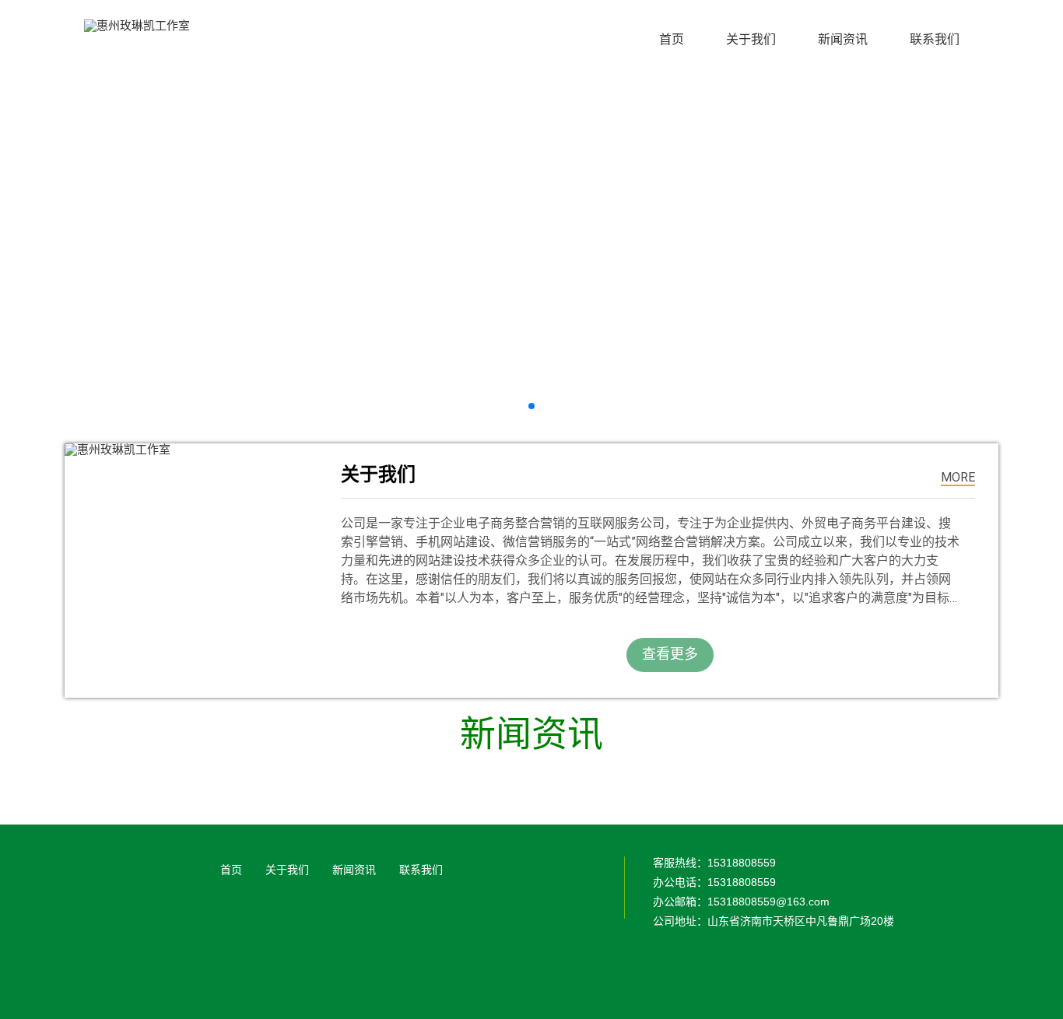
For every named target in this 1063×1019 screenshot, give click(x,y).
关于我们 (287, 869)
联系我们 (421, 869)
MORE (958, 477)
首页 (231, 869)
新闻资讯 (354, 869)
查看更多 (670, 654)
